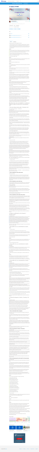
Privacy (28, 448)
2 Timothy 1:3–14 (11, 25)
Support (37, 448)
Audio (11, 33)
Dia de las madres (12, 430)
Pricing (24, 448)
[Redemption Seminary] (19, 438)
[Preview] (28, 430)
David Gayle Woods (13, 21)
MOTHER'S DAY (25, 430)
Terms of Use (32, 448)
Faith (14, 25)
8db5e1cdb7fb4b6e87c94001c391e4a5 (16, 35)
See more (28, 416)
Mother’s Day (17, 25)
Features (20, 448)
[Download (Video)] (28, 35)
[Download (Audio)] (28, 33)
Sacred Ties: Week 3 (19, 430)
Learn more (25, 3)
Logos (6, 448)
